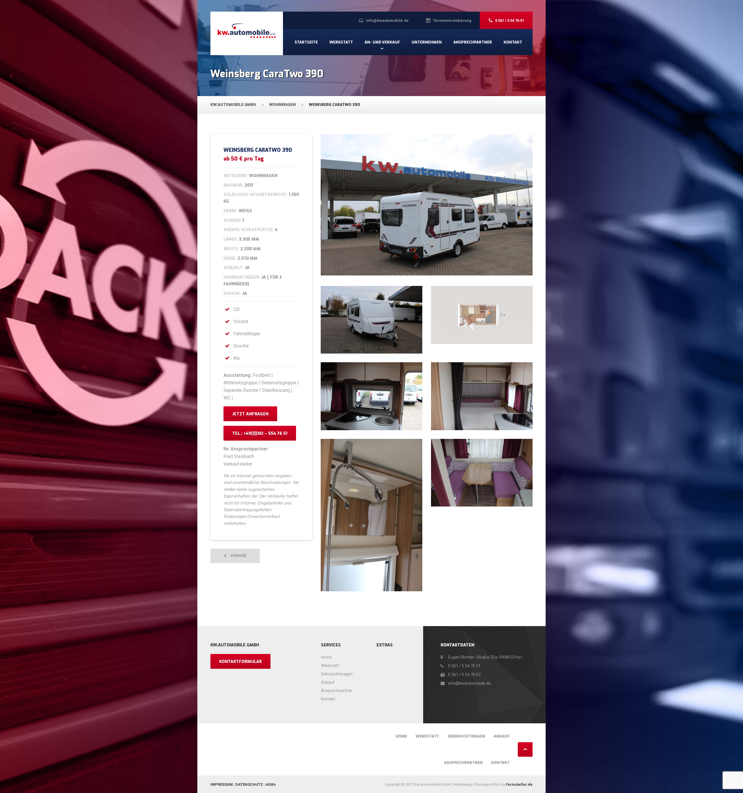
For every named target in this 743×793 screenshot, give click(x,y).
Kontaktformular (240, 661)
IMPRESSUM (221, 784)
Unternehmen (427, 42)
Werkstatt (341, 42)
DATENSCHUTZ (249, 784)
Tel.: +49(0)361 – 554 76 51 (259, 433)
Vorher (237, 555)
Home (326, 657)
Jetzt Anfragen (250, 414)
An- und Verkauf (382, 42)
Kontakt (513, 42)
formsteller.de (519, 784)
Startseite (306, 42)
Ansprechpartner (472, 42)
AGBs (271, 784)
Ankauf (328, 682)
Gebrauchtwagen (337, 674)
